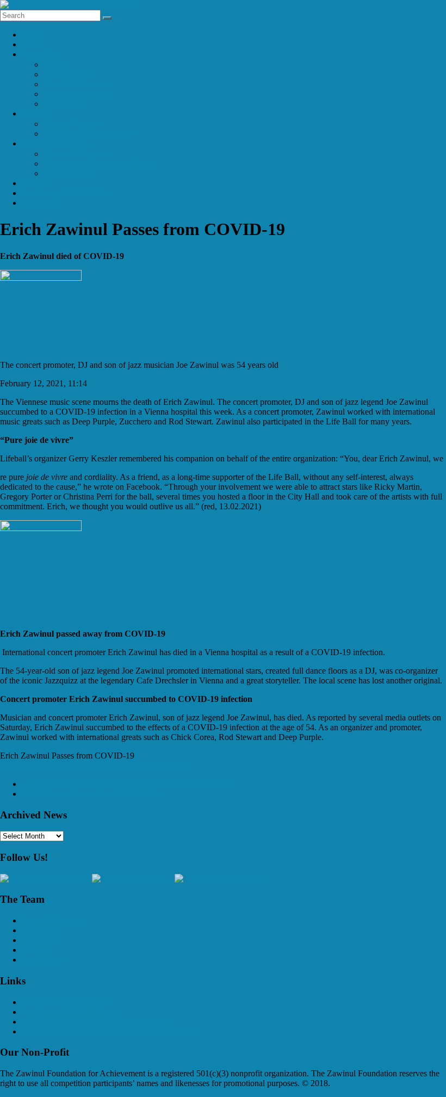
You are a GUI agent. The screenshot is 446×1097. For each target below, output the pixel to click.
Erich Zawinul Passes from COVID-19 (94, 793)
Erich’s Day (42, 959)
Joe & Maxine (68, 74)
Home (32, 34)
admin (10, 765)
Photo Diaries (67, 173)
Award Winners (70, 123)
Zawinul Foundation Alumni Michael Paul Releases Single (128, 783)
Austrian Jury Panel (77, 93)
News (32, 44)
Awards (35, 113)
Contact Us (41, 202)
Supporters (62, 103)
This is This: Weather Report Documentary (95, 1021)
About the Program (76, 153)
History (56, 64)
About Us (38, 54)
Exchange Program (55, 143)
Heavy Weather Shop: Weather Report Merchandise (111, 1031)
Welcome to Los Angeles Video (98, 163)
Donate (34, 183)
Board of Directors (76, 84)
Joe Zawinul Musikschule (66, 1002)
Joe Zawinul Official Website (72, 1011)
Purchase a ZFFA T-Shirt (65, 193)
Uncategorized (165, 765)
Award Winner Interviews (88, 133)
